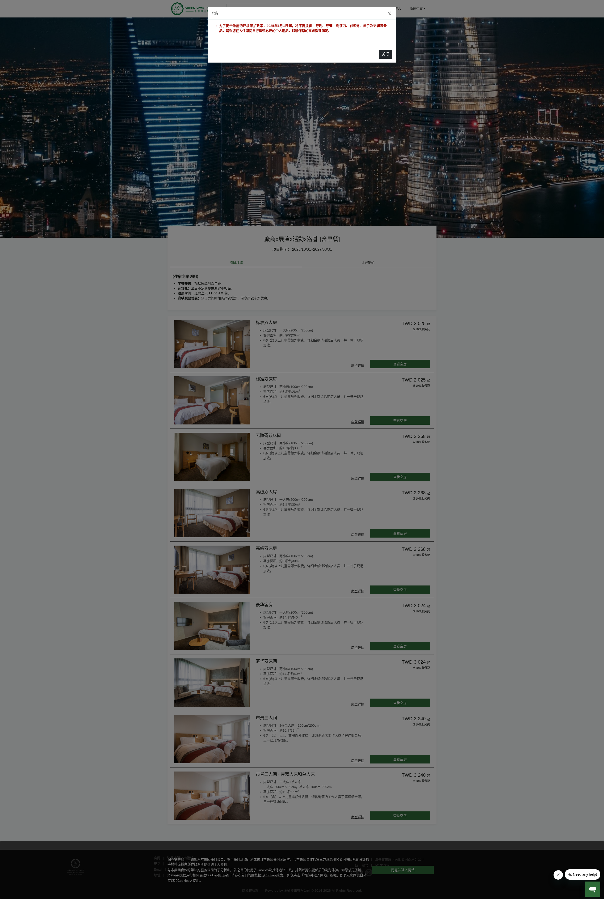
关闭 (385, 54)
